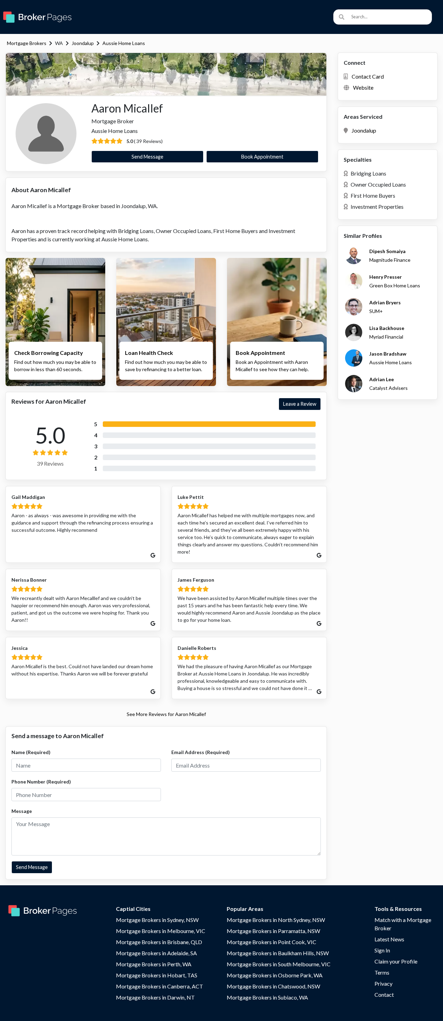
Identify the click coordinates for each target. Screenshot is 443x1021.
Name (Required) (31, 752)
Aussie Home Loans (123, 43)
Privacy (383, 983)
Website (363, 87)
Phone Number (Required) (41, 782)
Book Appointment (262, 157)
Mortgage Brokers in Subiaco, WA (267, 997)
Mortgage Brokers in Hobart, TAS (156, 975)
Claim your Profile (395, 961)
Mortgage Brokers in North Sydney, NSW (276, 919)
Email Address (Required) (200, 752)
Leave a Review (299, 404)
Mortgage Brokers (26, 43)
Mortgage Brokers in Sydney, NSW (157, 919)
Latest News (389, 939)
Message (21, 811)
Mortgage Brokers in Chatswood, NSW (273, 986)
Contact (384, 994)
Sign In (382, 950)
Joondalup (83, 43)
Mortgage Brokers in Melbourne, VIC (160, 931)
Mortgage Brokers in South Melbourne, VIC (279, 964)
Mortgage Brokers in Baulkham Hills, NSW (278, 953)
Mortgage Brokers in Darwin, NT (155, 997)
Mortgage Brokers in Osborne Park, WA (275, 975)
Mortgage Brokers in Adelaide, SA (156, 953)
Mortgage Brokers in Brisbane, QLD (159, 942)
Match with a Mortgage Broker (402, 923)
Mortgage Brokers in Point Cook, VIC (271, 942)
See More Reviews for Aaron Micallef (166, 714)
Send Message (147, 157)
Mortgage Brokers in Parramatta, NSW (273, 931)
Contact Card (368, 76)
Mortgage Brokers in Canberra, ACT (159, 986)
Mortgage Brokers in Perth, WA (153, 964)
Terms (381, 972)
